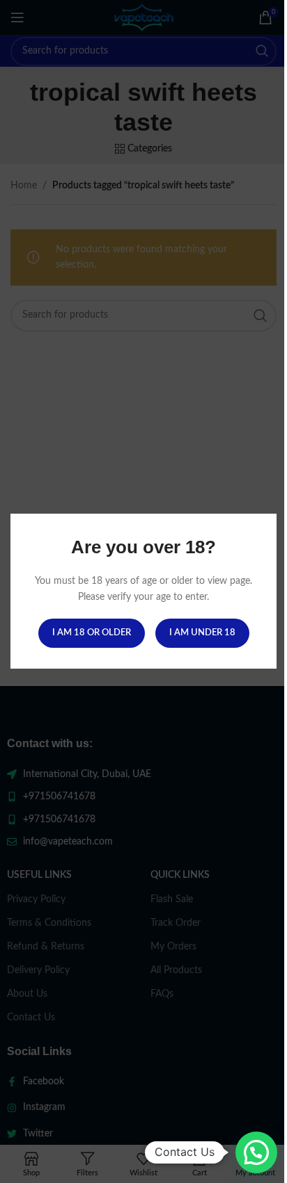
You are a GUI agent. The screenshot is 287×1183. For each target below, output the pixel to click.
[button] (256, 1152)
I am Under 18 (202, 633)
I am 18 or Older (91, 633)
